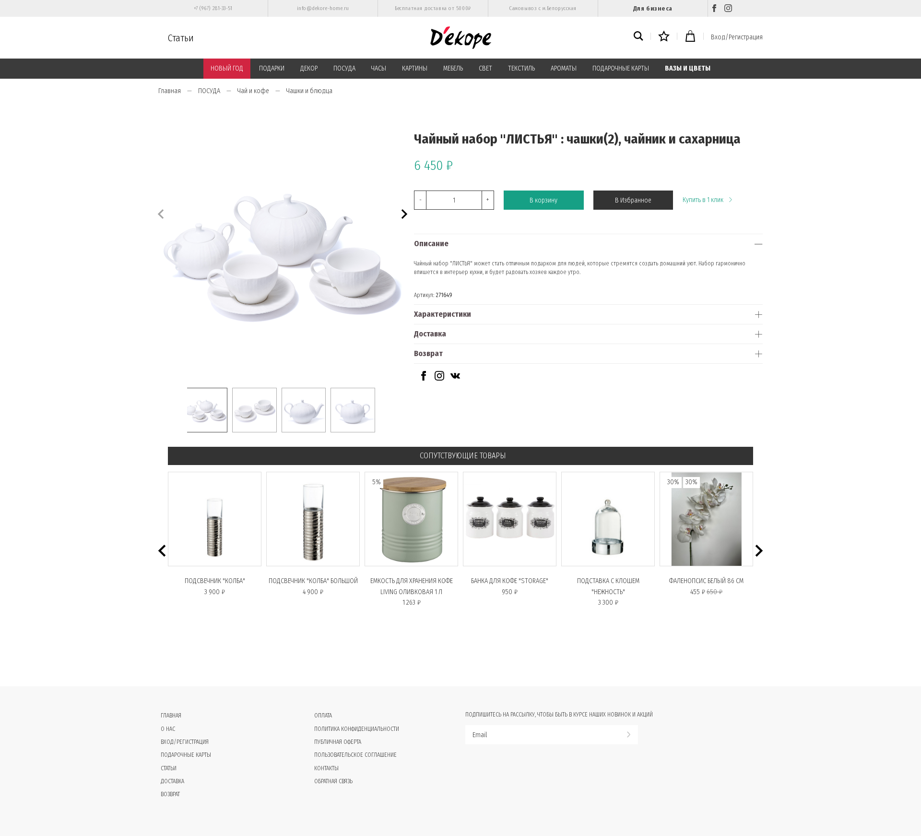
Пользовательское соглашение (355, 755)
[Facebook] (714, 8)
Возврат (428, 353)
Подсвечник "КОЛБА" (215, 581)
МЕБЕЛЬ (453, 68)
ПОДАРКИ (271, 68)
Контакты (326, 768)
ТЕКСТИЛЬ (521, 68)
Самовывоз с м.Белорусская (543, 8)
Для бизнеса (653, 8)
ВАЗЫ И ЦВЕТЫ (687, 68)
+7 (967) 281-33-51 (213, 8)
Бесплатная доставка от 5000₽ (433, 8)
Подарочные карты (186, 755)
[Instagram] (728, 8)
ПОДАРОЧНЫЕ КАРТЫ (620, 68)
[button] (403, 212)
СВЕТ (485, 68)
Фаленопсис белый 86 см (706, 581)
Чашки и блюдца (309, 91)
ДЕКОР (309, 68)
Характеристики (442, 314)
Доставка (430, 333)
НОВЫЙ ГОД (227, 68)
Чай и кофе (253, 91)
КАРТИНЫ (414, 68)
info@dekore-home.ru (323, 8)
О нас (168, 729)
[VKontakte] (455, 378)
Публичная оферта (337, 742)
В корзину (543, 200)
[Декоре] (460, 37)
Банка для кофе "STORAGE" (509, 581)
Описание (431, 243)
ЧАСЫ (378, 68)
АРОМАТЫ (564, 68)
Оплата (323, 715)
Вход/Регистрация (737, 37)
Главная (169, 91)
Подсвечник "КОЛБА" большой (313, 581)
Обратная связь (333, 781)
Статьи (181, 38)
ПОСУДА (344, 68)
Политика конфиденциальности (356, 729)
